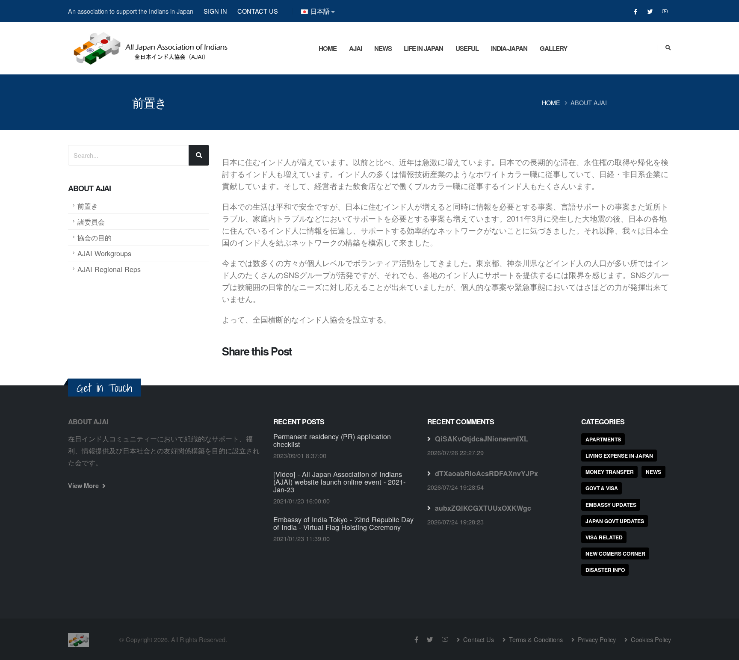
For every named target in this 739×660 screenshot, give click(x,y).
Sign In (215, 10)
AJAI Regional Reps (109, 269)
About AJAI (589, 102)
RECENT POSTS (298, 421)
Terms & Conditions (535, 639)
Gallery (553, 48)
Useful (467, 48)
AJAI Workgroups (104, 253)
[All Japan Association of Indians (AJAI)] (149, 44)
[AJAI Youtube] (665, 12)
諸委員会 (91, 221)
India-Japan (509, 48)
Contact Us (257, 10)
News (383, 48)
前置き (87, 206)
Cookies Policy (650, 639)
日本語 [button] (320, 10)
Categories (602, 421)
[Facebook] (635, 12)
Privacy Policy (596, 639)
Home (328, 48)
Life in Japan (423, 48)
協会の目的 (94, 237)
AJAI (355, 48)
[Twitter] (650, 12)
